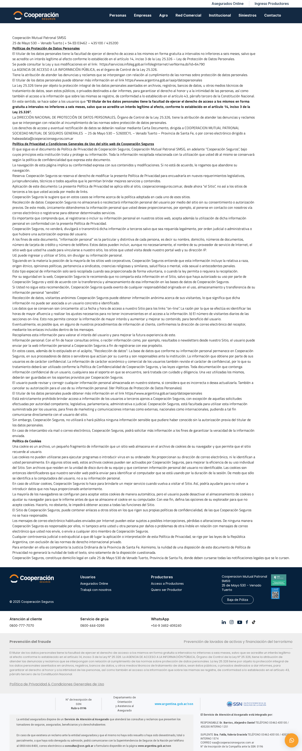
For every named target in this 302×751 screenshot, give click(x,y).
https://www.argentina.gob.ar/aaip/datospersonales (163, 80)
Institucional (220, 15)
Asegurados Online (94, 583)
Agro (163, 15)
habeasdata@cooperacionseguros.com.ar (42, 138)
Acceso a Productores (167, 583)
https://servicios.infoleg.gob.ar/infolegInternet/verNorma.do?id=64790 (152, 64)
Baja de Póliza (237, 600)
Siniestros (247, 15)
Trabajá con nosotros (95, 590)
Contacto (272, 15)
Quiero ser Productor (166, 590)
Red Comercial (188, 15)
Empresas (142, 15)
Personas (117, 15)
